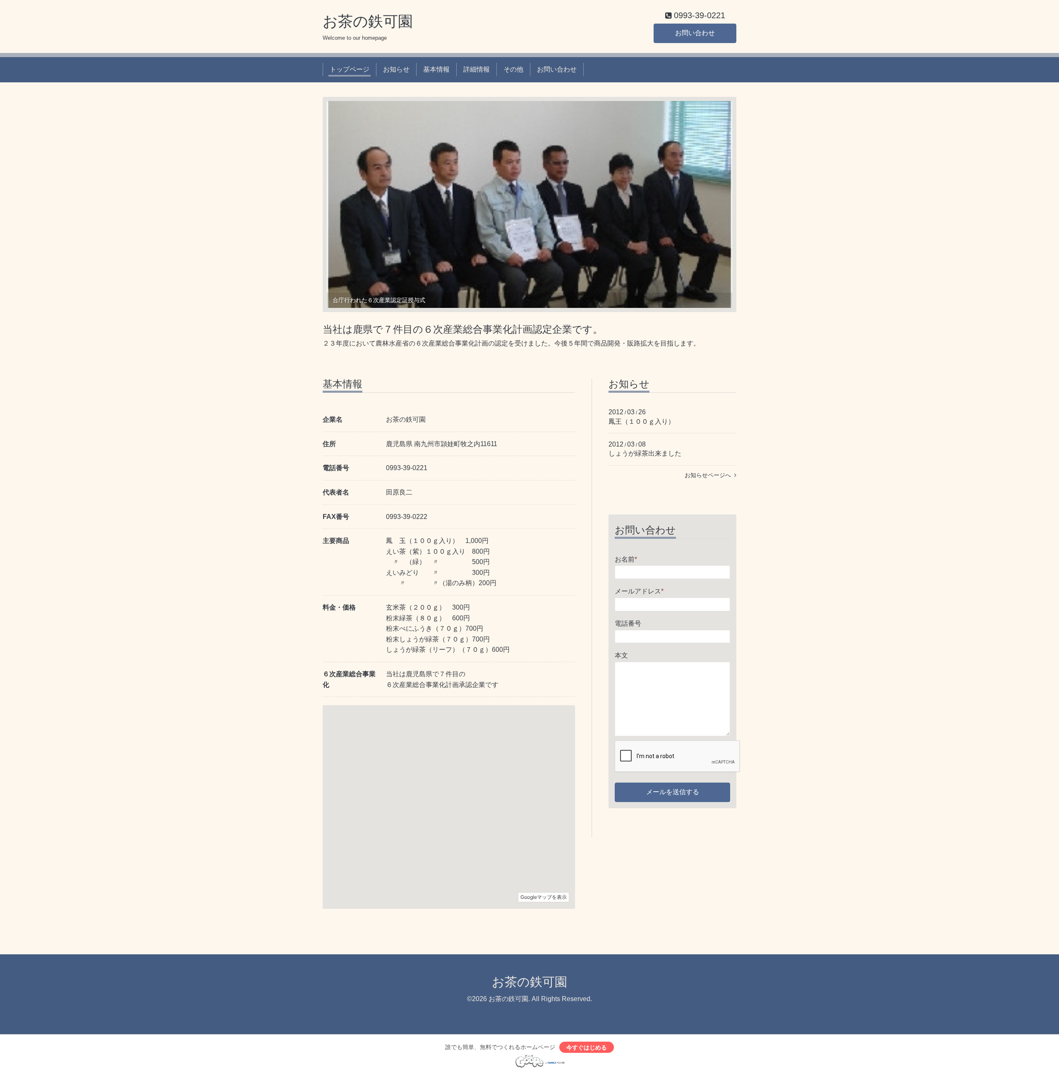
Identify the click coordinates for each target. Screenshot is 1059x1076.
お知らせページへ (709, 475)
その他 (513, 69)
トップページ (349, 69)
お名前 (626, 559)
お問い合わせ (695, 32)
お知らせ (396, 69)
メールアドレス (639, 591)
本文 (621, 655)
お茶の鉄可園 (368, 21)
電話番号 (628, 623)
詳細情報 (476, 69)
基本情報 (436, 69)
